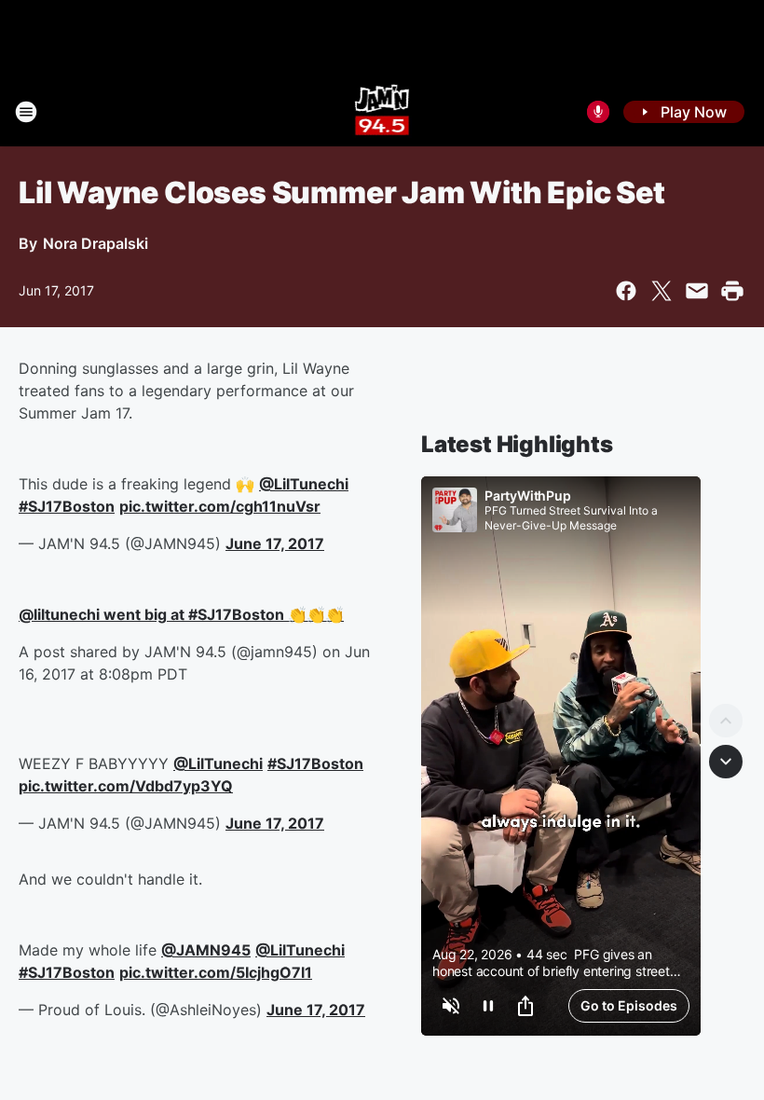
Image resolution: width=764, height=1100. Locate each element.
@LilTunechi (303, 483)
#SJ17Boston (67, 506)
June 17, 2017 (274, 543)
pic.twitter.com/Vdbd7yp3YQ (126, 786)
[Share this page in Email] (697, 291)
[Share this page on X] (661, 291)
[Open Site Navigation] (26, 112)
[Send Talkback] (598, 112)
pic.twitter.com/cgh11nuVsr (220, 506)
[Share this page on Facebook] (626, 291)
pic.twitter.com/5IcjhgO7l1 (215, 972)
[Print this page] (732, 291)
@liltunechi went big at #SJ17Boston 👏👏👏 (181, 614)
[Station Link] (382, 112)
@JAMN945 (206, 950)
